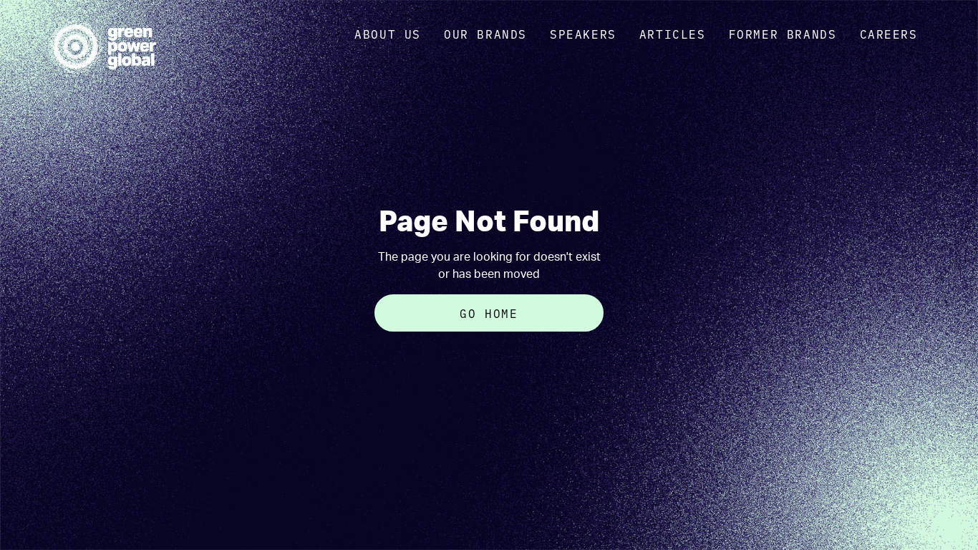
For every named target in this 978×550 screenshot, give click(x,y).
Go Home (489, 313)
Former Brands (783, 34)
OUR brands (485, 34)
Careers (889, 34)
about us (387, 34)
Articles (672, 34)
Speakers (583, 34)
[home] (102, 46)
